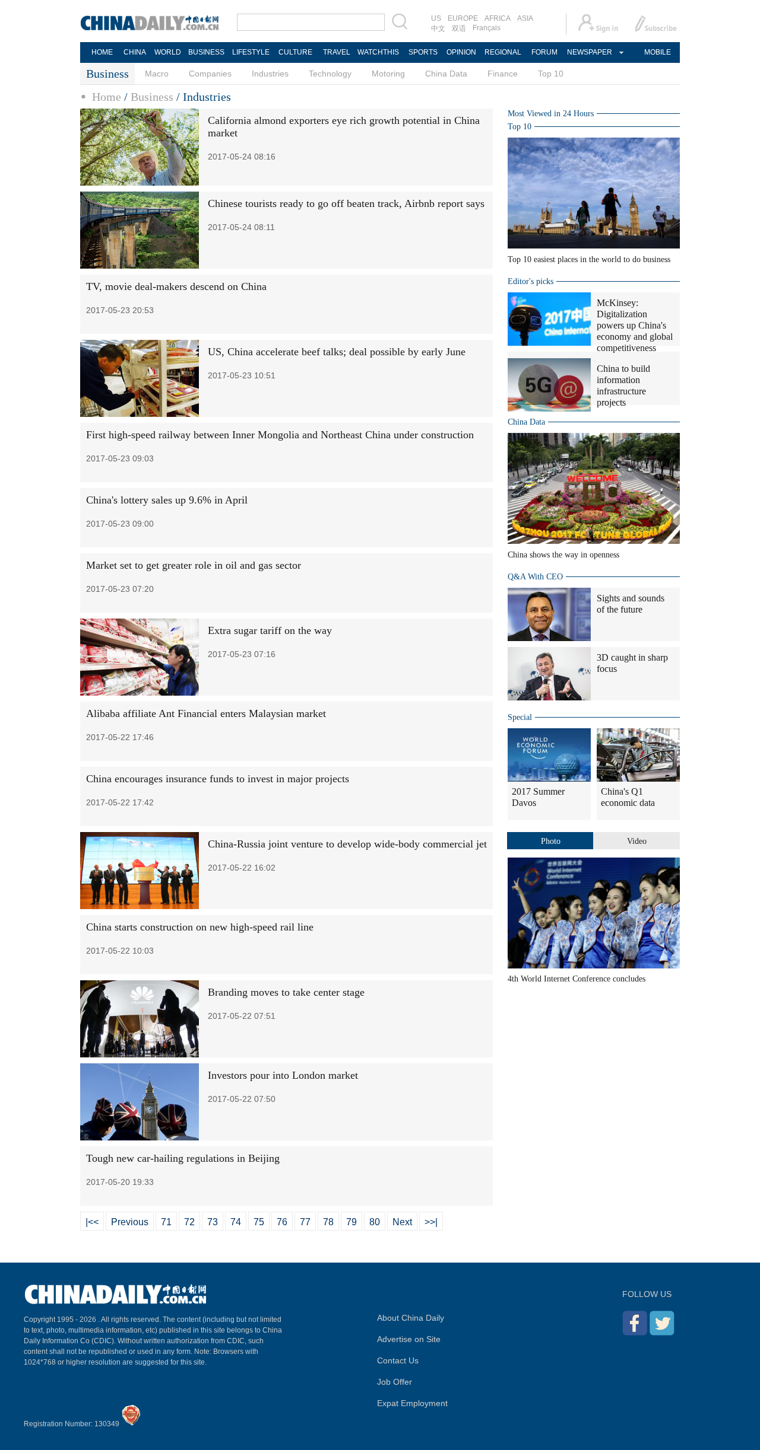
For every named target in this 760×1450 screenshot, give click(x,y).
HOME (102, 52)
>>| (431, 1222)
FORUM (544, 52)
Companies (210, 73)
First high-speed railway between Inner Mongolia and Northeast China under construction (280, 435)
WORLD (167, 52)
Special (520, 717)
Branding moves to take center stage (286, 992)
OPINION (461, 52)
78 (328, 1222)
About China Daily (410, 1317)
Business (152, 96)
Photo (550, 841)
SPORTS (423, 52)
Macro (157, 73)
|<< (92, 1222)
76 (282, 1222)
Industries (270, 73)
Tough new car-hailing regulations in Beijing (183, 1158)
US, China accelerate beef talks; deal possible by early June (337, 352)
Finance (502, 73)
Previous (129, 1222)
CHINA (135, 52)
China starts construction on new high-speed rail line (200, 927)
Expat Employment (412, 1403)
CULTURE (295, 52)
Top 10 (550, 73)
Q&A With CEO (535, 576)
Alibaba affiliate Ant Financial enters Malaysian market (206, 713)
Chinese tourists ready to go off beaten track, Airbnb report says (346, 203)
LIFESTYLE (251, 52)
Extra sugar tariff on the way (270, 630)
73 (212, 1222)
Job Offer (394, 1382)
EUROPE (463, 18)
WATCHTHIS (378, 52)
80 (374, 1222)
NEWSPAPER (589, 52)
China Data (446, 73)
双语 (459, 28)
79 (351, 1222)
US (436, 18)
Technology (330, 73)
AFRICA (497, 18)
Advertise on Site (409, 1339)
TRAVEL (336, 52)
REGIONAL (502, 52)
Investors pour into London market (283, 1075)
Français (487, 28)
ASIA (525, 18)
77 (305, 1222)
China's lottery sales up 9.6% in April (167, 500)
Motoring (388, 73)
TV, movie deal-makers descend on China (176, 286)
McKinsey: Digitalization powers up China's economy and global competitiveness (635, 325)
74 (235, 1222)
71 (166, 1222)
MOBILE (657, 52)
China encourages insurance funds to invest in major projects (217, 779)
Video (637, 841)
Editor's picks (530, 281)
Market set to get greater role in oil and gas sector (193, 565)
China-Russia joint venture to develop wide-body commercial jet (347, 844)
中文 (438, 28)
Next (402, 1222)
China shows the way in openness (563, 554)
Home (106, 96)
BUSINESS (206, 52)
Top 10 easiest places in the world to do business (589, 259)
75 (259, 1222)
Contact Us (398, 1360)
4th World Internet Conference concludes (576, 978)
